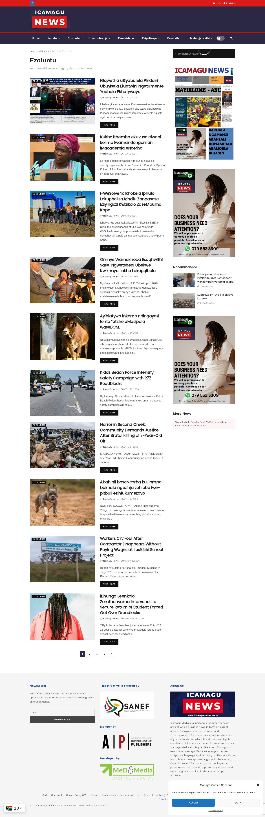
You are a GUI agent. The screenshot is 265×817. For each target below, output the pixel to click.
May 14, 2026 (130, 216)
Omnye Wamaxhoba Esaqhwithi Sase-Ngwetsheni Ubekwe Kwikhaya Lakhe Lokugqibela (131, 265)
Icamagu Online (46, 805)
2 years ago (206, 286)
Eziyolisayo (149, 38)
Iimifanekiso (109, 795)
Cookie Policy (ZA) (76, 795)
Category (44, 51)
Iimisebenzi (126, 795)
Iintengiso (142, 795)
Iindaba (53, 38)
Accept (193, 802)
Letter (55, 51)
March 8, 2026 (131, 561)
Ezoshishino (126, 38)
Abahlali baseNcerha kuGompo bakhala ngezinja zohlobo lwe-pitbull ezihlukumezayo (130, 487)
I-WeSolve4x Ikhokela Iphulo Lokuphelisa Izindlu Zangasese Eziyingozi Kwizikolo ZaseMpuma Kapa (131, 202)
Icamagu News (111, 97)
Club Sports (41, 81)
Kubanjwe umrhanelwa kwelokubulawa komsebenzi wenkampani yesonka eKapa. (215, 278)
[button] (258, 785)
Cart (44, 795)
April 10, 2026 (131, 389)
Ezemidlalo (174, 38)
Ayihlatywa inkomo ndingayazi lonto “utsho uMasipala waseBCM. (129, 321)
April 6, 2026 (130, 447)
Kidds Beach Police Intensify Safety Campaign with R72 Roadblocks (127, 378)
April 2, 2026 (130, 499)
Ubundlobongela (99, 38)
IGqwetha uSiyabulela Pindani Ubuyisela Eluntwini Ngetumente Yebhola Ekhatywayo (132, 86)
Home (36, 38)
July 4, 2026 (130, 97)
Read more (109, 125)
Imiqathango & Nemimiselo (167, 795)
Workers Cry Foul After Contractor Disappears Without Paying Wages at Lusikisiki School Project (131, 547)
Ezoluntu (74, 38)
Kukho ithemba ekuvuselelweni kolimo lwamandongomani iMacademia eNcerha (130, 142)
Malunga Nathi (200, 38)
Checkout (56, 795)
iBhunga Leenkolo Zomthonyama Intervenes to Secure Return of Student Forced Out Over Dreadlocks (131, 604)
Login (218, 3)
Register (230, 3)
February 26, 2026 (133, 618)
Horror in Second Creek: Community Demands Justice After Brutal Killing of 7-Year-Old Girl (131, 433)
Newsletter (165, 799)
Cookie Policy (216, 810)
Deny (238, 802)
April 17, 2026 (130, 276)
